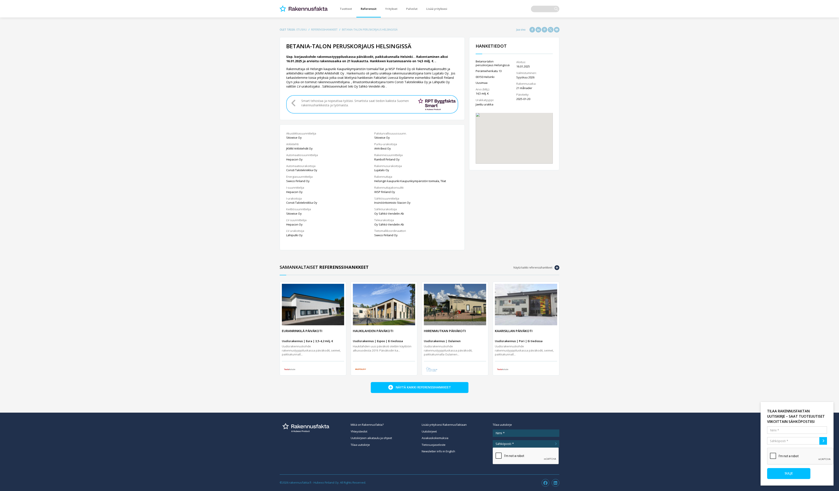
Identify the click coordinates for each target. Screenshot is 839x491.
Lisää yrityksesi (436, 9)
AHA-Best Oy (382, 148)
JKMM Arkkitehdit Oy (299, 148)
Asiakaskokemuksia (435, 438)
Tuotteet (346, 9)
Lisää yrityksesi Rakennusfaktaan (444, 425)
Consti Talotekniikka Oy (301, 170)
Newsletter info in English (438, 451)
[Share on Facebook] (532, 30)
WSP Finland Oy (384, 192)
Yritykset (391, 9)
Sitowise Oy (294, 138)
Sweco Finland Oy (298, 181)
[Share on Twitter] (550, 30)
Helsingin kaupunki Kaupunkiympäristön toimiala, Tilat (410, 181)
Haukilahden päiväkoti (373, 331)
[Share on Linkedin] (538, 30)
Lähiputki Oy (294, 235)
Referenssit (368, 9)
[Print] (557, 30)
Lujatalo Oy (381, 170)
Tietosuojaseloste (434, 445)
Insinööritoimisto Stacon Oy (392, 203)
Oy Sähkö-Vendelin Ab (389, 213)
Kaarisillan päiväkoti (513, 331)
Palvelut (412, 9)
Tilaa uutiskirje (360, 445)
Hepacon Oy (294, 159)
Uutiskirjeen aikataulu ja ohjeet (371, 438)
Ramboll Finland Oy (387, 159)
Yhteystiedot (359, 431)
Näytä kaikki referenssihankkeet (532, 267)
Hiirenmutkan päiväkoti (445, 331)
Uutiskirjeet (429, 431)
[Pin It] (544, 30)
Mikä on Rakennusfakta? (367, 425)
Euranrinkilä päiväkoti (302, 331)
